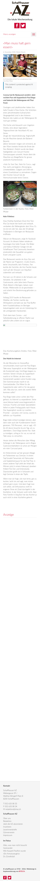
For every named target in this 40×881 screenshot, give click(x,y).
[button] (33, 34)
